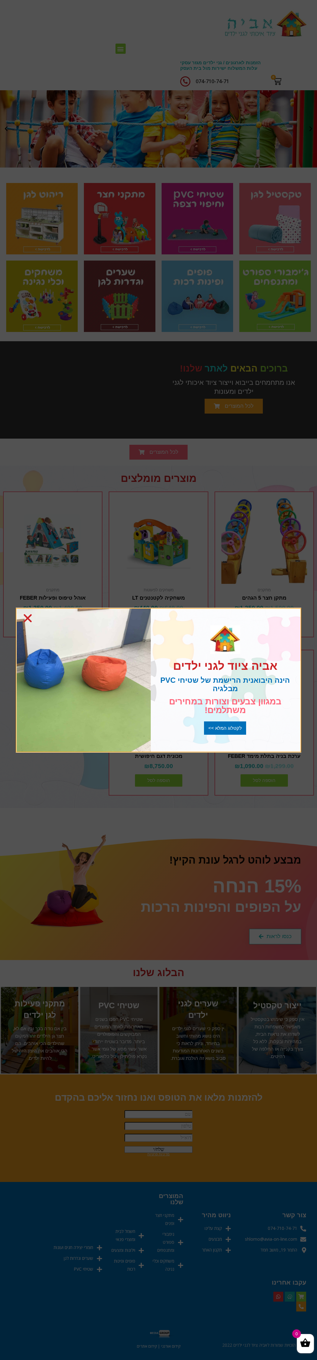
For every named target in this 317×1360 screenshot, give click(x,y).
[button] (225, 728)
